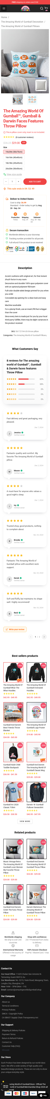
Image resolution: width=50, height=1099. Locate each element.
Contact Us (7, 1042)
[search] (41, 8)
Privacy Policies (8, 1010)
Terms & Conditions (10, 1006)
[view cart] (46, 8)
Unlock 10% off (5, 1086)
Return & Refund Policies (12, 1038)
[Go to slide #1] (17, 99)
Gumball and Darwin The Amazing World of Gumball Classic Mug (36, 767)
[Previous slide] (5, 61)
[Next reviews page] (44, 636)
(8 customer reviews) (25, 137)
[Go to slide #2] (32, 99)
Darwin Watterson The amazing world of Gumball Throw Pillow (36, 910)
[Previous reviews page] (30, 636)
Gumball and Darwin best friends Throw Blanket (12, 728)
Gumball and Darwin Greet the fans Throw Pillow (12, 910)
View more (25, 821)
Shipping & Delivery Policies (13, 1030)
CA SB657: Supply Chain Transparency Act (20, 1017)
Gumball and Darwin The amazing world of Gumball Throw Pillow (36, 864)
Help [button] (45, 1095)
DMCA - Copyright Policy (12, 1014)
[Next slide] (45, 61)
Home (4, 17)
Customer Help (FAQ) (11, 1046)
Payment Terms (8, 1034)
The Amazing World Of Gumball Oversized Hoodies (36, 688)
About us (6, 1002)
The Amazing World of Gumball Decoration (22, 21)
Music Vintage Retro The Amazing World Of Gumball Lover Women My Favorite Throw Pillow (13, 867)
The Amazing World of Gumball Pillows (20, 26)
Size (5, 147)
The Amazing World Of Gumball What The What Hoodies (12, 688)
